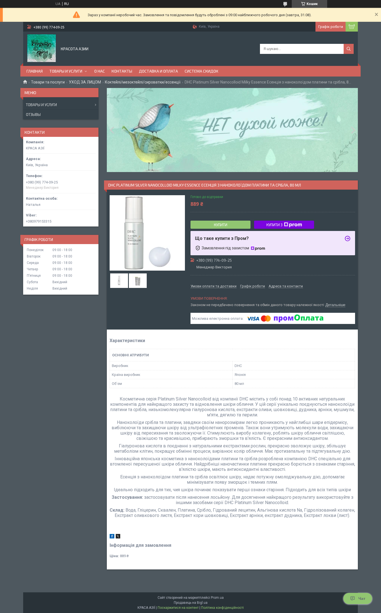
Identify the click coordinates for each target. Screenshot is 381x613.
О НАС (99, 71)
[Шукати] (349, 49)
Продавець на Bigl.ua (191, 603)
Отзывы (33, 114)
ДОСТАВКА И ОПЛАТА (158, 71)
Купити (220, 225)
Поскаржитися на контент (178, 608)
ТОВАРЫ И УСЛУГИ (65, 71)
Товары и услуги (41, 104)
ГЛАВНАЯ (34, 71)
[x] (118, 537)
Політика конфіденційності (222, 608)
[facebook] (112, 537)
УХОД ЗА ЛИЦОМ (85, 82)
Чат (361, 598)
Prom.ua (217, 598)
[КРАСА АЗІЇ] (41, 48)
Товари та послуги (48, 82)
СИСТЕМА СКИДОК (201, 71)
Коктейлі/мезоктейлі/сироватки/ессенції (142, 82)
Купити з (274, 225)
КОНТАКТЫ (122, 71)
